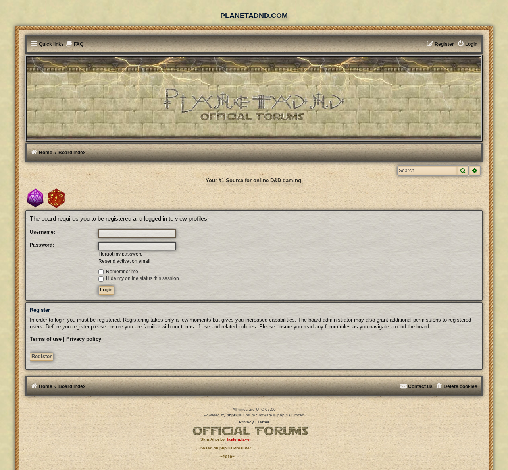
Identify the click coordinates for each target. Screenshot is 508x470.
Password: (42, 245)
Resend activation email (124, 261)
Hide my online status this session (142, 278)
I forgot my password (120, 254)
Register (41, 356)
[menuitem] (75, 44)
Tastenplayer (238, 439)
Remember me (121, 271)
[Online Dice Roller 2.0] (35, 198)
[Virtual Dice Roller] (56, 198)
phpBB (233, 415)
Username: (42, 232)
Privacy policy (83, 339)
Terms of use (46, 339)
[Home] (254, 97)
